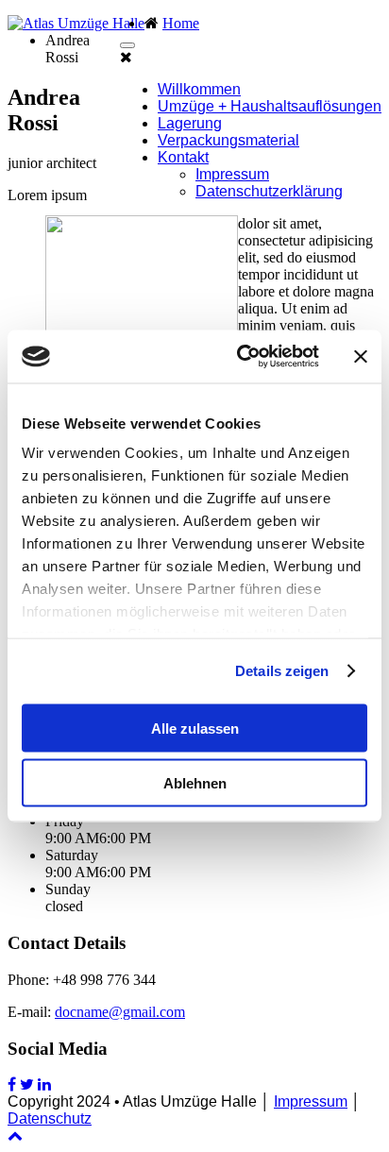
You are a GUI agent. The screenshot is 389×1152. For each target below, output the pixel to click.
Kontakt (183, 157)
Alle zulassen (195, 728)
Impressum (232, 174)
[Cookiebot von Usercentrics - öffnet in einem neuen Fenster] (240, 357)
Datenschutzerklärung (269, 191)
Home (180, 23)
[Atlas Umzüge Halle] (76, 23)
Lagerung (190, 123)
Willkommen (199, 89)
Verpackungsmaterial (228, 140)
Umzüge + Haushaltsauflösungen (269, 106)
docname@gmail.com (120, 1012)
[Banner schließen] (360, 356)
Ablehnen (195, 783)
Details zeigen (282, 671)
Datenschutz (50, 1118)
